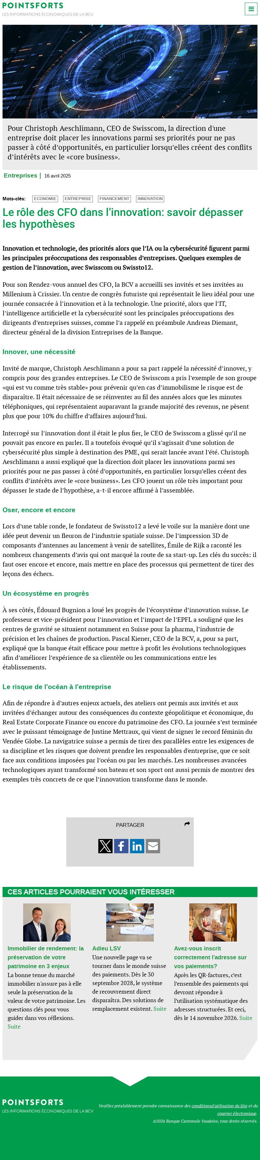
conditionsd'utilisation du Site (219, 1106)
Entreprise (78, 199)
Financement (114, 199)
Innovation (150, 199)
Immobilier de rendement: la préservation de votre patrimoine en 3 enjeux (46, 957)
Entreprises (20, 176)
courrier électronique (236, 1113)
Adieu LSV (106, 948)
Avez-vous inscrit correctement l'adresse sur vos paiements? (210, 957)
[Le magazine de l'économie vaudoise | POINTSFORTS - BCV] (48, 15)
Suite (14, 1026)
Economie (45, 199)
